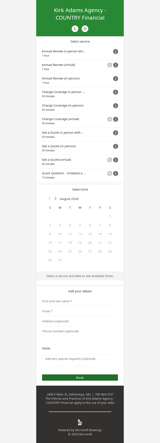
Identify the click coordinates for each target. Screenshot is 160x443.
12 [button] (80, 234)
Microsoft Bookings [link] (88, 430)
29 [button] (110, 251)
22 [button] (110, 242)
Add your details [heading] (80, 291)
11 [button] (70, 234)
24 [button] (60, 251)
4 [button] (70, 225)
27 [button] (90, 251)
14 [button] (100, 234)
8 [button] (110, 225)
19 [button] (80, 242)
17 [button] (60, 242)
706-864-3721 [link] (104, 394)
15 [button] (110, 234)
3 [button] (60, 225)
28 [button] (100, 251)
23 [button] (50, 251)
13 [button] (90, 234)
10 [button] (60, 234)
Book (80, 377)
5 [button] (80, 225)
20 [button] (90, 242)
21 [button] (100, 242)
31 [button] (60, 260)
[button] (49, 198)
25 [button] (70, 251)
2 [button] (50, 225)
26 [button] (80, 251)
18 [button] (70, 242)
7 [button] (100, 225)
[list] (80, 114)
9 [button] (50, 234)
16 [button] (50, 242)
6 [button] (90, 225)
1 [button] (110, 216)
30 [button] (50, 260)
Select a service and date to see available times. (80, 276)
